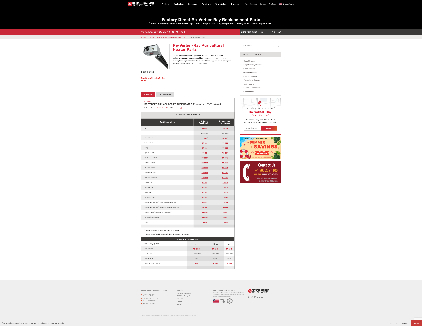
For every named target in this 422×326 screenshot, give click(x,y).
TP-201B (205, 163)
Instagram (255, 297)
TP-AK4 (196, 263)
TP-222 (204, 192)
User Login (272, 4)
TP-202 (204, 197)
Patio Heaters (249, 69)
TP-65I (204, 222)
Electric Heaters (250, 76)
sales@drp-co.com (149, 303)
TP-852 (204, 143)
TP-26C (204, 212)
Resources (192, 4)
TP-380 (225, 197)
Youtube (258, 297)
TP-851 (204, 138)
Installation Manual (160, 108)
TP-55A (204, 128)
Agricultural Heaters (252, 80)
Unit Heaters (249, 84)
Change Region (288, 4)
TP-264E (215, 249)
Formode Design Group (190, 315)
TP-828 (204, 188)
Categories (165, 94)
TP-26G (204, 207)
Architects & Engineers (184, 293)
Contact (263, 4)
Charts (148, 94)
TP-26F (204, 202)
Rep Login (180, 298)
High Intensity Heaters (253, 65)
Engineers (235, 4)
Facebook (252, 297)
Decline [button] (404, 323)
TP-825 (204, 148)
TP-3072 (225, 158)
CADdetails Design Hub (184, 296)
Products (165, 4)
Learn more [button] (394, 323)
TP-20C (204, 217)
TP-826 (204, 183)
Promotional (249, 92)
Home (145, 37)
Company (253, 4)
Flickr (262, 297)
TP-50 (205, 153)
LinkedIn (249, 297)
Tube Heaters (249, 61)
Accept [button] (416, 323)
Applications (179, 4)
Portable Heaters (250, 72)
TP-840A (205, 173)
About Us (180, 290)
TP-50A (225, 153)
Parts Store (206, 4)
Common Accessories (253, 88)
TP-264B (196, 249)
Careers (179, 301)
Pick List (276, 32)
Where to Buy (221, 4)
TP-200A (205, 158)
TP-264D (229, 249)
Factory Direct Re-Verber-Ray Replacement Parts (167, 37)
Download (181, 108)
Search (247, 4)
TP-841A (205, 178)
